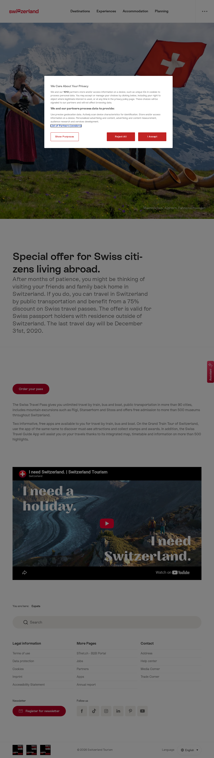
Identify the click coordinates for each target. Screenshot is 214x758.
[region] (108, 112)
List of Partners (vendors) (66, 125)
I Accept (152, 136)
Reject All (121, 136)
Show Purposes (64, 136)
